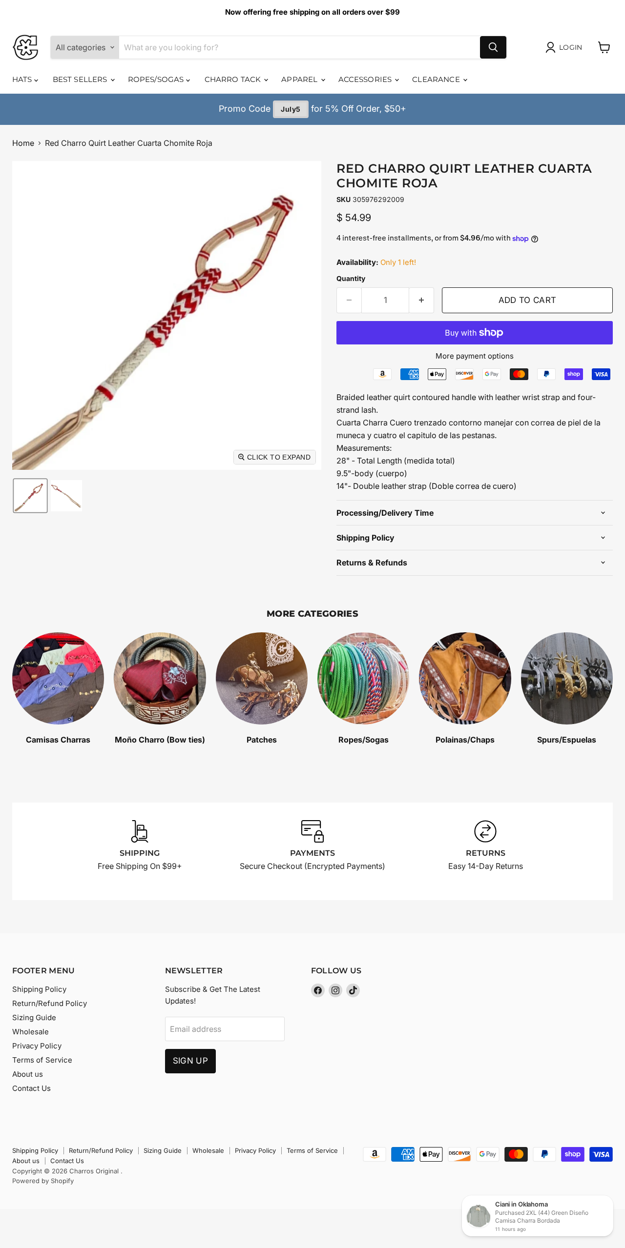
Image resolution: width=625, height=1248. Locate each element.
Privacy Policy (37, 1045)
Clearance (437, 79)
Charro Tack (234, 79)
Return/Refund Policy (49, 1003)
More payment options (475, 356)
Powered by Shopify (43, 1181)
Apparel (300, 79)
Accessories (366, 79)
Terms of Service (42, 1060)
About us (27, 1074)
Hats (23, 79)
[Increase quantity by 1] (421, 300)
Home (23, 143)
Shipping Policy (39, 989)
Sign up (190, 1061)
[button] (30, 495)
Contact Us (31, 1088)
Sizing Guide (34, 1017)
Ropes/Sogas (157, 79)
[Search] (493, 47)
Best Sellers (81, 79)
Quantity (350, 278)
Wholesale (30, 1031)
